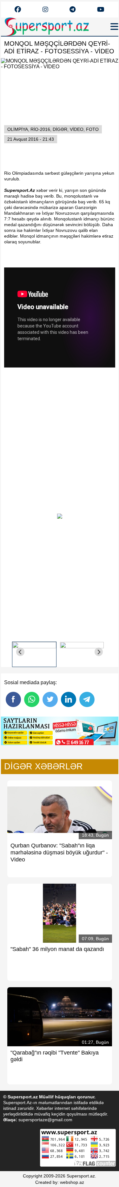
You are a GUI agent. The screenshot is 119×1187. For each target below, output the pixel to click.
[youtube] (18, 9)
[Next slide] (99, 652)
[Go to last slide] (20, 652)
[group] (34, 652)
